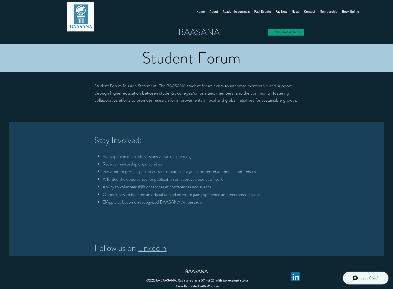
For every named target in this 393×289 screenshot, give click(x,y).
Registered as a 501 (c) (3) (195, 280)
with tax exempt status (232, 280)
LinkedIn (152, 248)
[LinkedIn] (295, 276)
